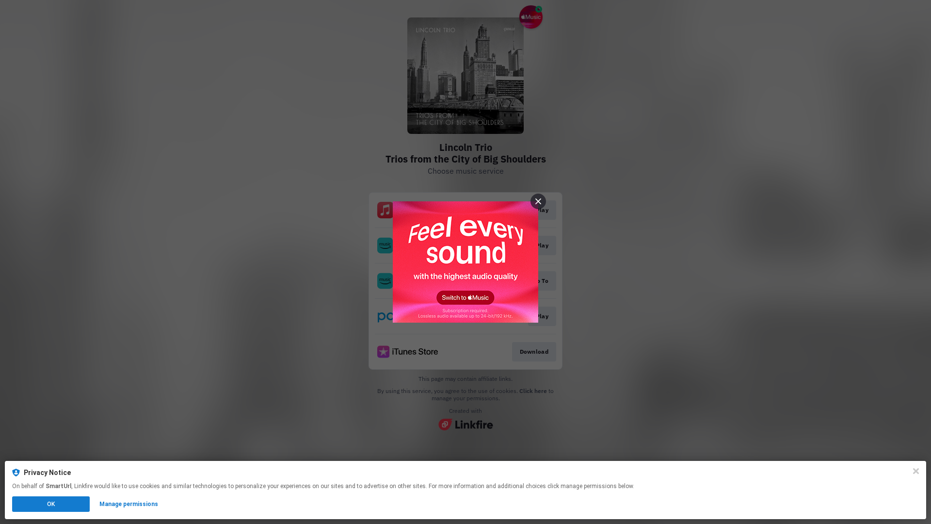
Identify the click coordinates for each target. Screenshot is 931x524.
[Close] (916, 471)
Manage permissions (128, 504)
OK (51, 504)
